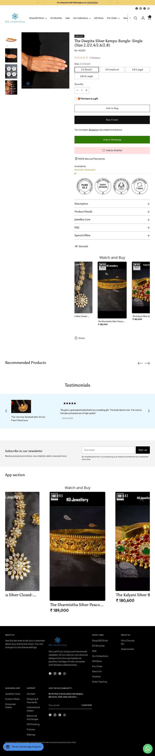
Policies (31, 729)
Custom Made (12, 699)
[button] (77, 292)
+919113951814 (92, 3)
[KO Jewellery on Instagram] (140, 8)
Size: (82, 63)
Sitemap (31, 734)
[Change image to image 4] (11, 87)
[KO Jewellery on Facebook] (136, 8)
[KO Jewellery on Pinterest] (144, 8)
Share (81, 338)
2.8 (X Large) (86, 76)
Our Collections (100, 656)
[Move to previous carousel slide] (140, 363)
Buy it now (112, 119)
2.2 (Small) (86, 69)
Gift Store (97, 661)
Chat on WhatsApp (112, 139)
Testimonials (127, 649)
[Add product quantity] (86, 90)
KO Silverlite (98, 645)
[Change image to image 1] (11, 39)
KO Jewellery (25, 742)
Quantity (78, 84)
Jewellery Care (12, 693)
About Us (97, 671)
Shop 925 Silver (100, 640)
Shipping (93, 129)
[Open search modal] (135, 18)
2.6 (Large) (137, 69)
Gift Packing (33, 724)
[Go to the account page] (142, 18)
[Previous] (38, 2)
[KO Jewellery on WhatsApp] (148, 8)
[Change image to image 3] (11, 71)
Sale (94, 651)
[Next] (117, 2)
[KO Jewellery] (15, 18)
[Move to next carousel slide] (147, 363)
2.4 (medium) (112, 69)
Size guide (83, 246)
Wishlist (96, 676)
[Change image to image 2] (11, 55)
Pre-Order (97, 666)
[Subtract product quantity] (77, 90)
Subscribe (87, 705)
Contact (31, 693)
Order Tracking (99, 681)
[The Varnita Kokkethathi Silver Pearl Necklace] (31, 406)
